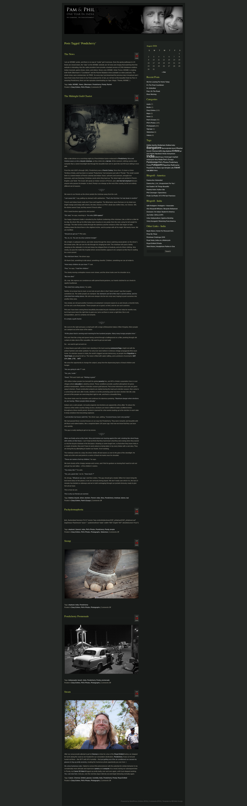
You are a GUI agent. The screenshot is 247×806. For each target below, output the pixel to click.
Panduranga (152, 162)
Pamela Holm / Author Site (156, 190)
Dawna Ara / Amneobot (154, 180)
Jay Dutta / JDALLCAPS (155, 215)
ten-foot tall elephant (124, 181)
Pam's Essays (86, 500)
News (81, 84)
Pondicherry (96, 84)
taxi (127, 498)
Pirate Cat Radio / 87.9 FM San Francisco (161, 196)
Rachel (109, 84)
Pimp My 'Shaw (152, 234)
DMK (69, 359)
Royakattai (150, 168)
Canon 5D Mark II (80, 771)
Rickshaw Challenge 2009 (156, 237)
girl (181, 151)
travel (177, 167)
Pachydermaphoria (73, 509)
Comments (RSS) (155, 801)
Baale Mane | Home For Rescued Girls (160, 231)
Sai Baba (157, 168)
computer (106, 769)
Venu (156, 170)
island (157, 157)
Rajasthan (131, 353)
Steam (67, 691)
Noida (160, 159)
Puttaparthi (157, 165)
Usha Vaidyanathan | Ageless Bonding (160, 218)
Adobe (149, 145)
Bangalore (154, 147)
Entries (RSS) (143, 801)
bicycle (76, 498)
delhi (160, 151)
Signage (149, 129)
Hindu (164, 153)
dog (163, 151)
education (78, 384)
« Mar (164, 72)
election (87, 498)
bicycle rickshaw (86, 161)
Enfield (83, 778)
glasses (89, 778)
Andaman (161, 145)
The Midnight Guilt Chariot (78, 96)
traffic (172, 168)
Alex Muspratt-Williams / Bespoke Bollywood (162, 209)
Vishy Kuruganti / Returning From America (161, 221)
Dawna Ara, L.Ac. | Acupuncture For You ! (161, 183)
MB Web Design (177, 801)
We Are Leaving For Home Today (158, 82)
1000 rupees (97, 215)
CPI (65, 359)
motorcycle (150, 159)
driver (82, 498)
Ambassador (72, 680)
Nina (102, 498)
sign (162, 168)
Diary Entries (75, 87)
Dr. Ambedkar (151, 88)
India (70, 84)
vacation (150, 170)
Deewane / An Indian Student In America (161, 212)
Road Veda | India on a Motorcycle (158, 240)
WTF (79, 359)
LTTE (74, 359)
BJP (134, 356)
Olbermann (88, 84)
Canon (70, 778)
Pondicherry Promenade (76, 616)
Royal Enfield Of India (154, 243)
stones (123, 498)
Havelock (158, 154)
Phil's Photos (85, 87)
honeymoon (171, 153)
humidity (95, 778)
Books (149, 107)
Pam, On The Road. (153, 91)
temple (112, 529)
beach (80, 680)
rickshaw (117, 498)
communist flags (116, 348)
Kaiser (162, 157)
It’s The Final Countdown (155, 85)
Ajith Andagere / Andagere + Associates (160, 206)
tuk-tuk (108, 161)
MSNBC (75, 84)
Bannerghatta (166, 148)
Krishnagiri (168, 157)
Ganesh (78, 529)
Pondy (104, 84)
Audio (149, 104)
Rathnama (175, 165)
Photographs (95, 532)
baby (173, 145)
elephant (71, 529)
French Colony (108, 170)
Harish (152, 153)
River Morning (151, 94)
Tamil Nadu (68, 356)
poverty (101, 381)
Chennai (95, 754)
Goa (148, 153)
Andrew (71, 498)
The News (69, 54)
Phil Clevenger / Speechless (156, 193)
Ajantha (154, 145)
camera (97, 769)
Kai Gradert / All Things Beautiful (158, 186)
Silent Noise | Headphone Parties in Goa (161, 246)
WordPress (133, 801)
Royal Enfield (119, 754)
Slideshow (104, 532)
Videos (149, 135)
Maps (148, 113)
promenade (106, 680)
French (93, 498)
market (175, 157)
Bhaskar (179, 148)
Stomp (67, 540)
